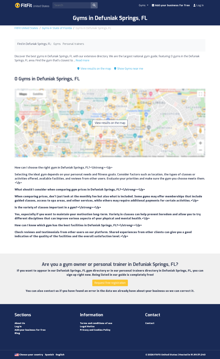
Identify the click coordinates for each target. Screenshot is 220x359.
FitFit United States (26, 28)
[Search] (94, 5)
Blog (17, 333)
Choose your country (31, 354)
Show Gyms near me (130, 68)
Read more (82, 60)
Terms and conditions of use (96, 323)
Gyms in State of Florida (57, 28)
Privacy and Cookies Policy (95, 329)
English (60, 354)
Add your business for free (172, 5)
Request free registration (110, 283)
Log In (200, 5)
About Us (20, 323)
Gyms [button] (142, 5)
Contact (149, 323)
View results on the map (95, 68)
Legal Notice (87, 326)
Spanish (49, 354)
